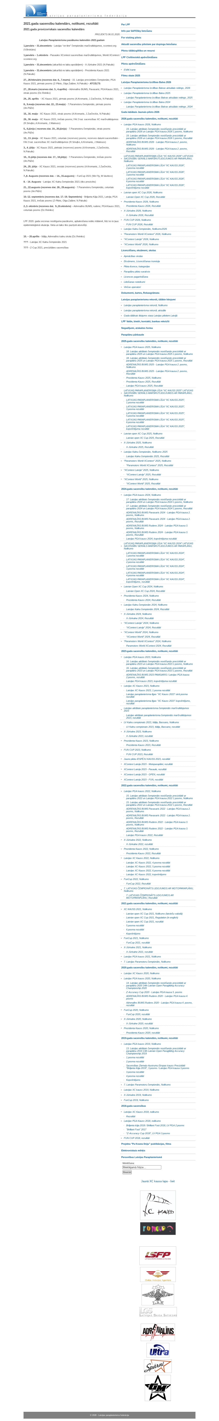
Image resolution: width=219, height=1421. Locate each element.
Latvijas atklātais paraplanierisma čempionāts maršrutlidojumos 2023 (154, 708)
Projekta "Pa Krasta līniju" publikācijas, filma (145, 1143)
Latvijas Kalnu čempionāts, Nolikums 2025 (143, 451)
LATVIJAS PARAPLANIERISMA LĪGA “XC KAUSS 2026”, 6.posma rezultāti (152, 179)
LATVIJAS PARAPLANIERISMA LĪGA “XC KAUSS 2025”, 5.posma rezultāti (152, 414)
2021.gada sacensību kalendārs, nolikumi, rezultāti (149, 902)
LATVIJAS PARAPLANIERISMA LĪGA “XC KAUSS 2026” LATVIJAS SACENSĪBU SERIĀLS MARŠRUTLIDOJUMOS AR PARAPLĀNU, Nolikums (156, 157)
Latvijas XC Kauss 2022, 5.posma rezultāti (145, 866)
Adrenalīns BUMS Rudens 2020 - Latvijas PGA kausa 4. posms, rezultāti (156, 1004)
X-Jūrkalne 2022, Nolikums (136, 839)
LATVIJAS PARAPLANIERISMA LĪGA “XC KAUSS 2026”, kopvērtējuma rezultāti (152, 186)
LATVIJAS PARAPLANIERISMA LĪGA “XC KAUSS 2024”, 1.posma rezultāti (152, 554)
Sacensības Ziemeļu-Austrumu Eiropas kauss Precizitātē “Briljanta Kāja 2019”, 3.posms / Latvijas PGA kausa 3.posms (154, 1066)
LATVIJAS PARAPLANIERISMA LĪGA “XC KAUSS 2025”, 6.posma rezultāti (152, 420)
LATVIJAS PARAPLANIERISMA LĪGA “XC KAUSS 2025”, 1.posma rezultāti (152, 401)
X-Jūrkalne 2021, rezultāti (136, 951)
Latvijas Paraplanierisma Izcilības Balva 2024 (145, 102)
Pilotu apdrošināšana (132, 63)
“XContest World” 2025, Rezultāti (140, 483)
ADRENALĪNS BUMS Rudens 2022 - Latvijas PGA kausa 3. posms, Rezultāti (154, 829)
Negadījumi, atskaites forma (136, 327)
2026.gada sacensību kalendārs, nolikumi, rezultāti (149, 117)
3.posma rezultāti (132, 1071)
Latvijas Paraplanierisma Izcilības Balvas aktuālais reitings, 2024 (156, 106)
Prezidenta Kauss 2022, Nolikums (139, 848)
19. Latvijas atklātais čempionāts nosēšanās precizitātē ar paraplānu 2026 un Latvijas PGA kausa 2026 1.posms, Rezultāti (156, 136)
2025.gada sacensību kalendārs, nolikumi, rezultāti (149, 340)
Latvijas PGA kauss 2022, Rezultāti (141, 834)
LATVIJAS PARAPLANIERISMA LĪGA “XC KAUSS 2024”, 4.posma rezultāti (152, 573)
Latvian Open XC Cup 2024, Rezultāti (142, 590)
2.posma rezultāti (132, 1061)
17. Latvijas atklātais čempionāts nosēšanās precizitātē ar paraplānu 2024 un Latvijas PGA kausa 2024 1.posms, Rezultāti (156, 507)
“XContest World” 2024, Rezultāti (140, 636)
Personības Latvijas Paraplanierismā (141, 1156)
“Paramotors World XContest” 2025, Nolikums (145, 460)
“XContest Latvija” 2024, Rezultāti (140, 627)
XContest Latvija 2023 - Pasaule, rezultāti (143, 768)
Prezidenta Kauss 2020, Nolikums (139, 1027)
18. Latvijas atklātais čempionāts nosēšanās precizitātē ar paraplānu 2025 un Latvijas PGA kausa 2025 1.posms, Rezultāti (156, 359)
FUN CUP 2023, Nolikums (135, 749)
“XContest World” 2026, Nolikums (139, 244)
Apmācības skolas (131, 255)
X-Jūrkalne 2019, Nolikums (136, 1094)
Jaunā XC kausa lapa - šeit (158, 1181)
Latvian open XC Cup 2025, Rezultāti (142, 437)
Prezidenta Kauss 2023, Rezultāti (140, 744)
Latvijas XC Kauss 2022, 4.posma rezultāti (145, 862)
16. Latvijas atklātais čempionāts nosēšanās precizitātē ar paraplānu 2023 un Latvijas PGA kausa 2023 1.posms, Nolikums (156, 662)
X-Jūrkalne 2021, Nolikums (136, 947)
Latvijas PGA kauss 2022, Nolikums (140, 791)
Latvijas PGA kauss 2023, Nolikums (140, 656)
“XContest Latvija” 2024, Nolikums (139, 622)
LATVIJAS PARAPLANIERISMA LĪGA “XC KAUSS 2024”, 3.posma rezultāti (152, 567)
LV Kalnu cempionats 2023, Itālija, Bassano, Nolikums (149, 722)
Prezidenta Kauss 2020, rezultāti (140, 1032)
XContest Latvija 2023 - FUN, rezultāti (141, 779)
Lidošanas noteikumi (132, 281)
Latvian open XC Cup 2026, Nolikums (141, 192)
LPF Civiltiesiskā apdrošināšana (138, 56)
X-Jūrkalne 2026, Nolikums (136, 210)
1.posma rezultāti (132, 1057)
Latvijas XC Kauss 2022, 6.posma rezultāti (145, 870)
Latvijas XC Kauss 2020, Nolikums (140, 973)
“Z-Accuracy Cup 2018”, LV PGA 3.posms (145, 1133)
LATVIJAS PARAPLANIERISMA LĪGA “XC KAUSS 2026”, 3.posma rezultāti (152, 173)
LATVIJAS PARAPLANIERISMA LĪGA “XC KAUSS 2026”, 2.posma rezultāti (152, 166)
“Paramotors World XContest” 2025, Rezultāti (146, 465)
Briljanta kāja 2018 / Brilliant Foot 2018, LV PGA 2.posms (152, 1125)
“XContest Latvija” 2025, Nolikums (139, 469)
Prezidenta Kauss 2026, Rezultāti (140, 205)
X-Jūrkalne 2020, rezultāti (136, 1023)
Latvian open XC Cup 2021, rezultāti (141, 921)
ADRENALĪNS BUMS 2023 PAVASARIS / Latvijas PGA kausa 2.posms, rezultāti (154, 675)
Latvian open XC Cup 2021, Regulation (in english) (149, 917)
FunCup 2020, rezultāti (135, 1014)
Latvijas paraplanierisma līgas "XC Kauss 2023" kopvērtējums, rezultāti (155, 702)
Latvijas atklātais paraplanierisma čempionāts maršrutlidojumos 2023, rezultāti (155, 716)
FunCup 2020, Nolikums (134, 1009)
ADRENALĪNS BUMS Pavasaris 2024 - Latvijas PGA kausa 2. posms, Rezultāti (155, 520)
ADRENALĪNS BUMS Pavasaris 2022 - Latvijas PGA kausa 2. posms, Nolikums (155, 810)
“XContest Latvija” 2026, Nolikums (139, 239)
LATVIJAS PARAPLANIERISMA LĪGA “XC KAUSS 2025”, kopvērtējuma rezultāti (152, 427)
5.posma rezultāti (132, 925)
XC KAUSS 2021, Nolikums (136, 908)
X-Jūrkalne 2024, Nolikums (136, 613)
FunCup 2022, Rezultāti (135, 883)
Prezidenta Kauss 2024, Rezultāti (140, 599)
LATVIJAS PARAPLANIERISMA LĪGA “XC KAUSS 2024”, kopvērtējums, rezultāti (152, 580)
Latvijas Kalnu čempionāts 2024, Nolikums (143, 604)
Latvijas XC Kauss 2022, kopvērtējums (143, 874)
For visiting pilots (130, 36)
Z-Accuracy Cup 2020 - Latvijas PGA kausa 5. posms (151, 991)
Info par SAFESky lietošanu (136, 30)
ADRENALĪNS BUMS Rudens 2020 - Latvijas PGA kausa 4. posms (154, 997)
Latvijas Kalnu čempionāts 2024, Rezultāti (144, 609)
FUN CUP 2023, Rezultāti (136, 754)
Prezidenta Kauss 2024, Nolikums (139, 595)
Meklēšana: (129, 1163)
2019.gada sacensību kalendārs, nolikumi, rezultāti (149, 1037)
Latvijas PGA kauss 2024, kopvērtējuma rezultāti (148, 538)
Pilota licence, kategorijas (135, 266)
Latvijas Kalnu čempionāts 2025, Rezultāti (144, 455)
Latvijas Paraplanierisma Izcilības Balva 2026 (145, 81)
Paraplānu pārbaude (132, 333)
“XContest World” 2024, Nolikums (139, 631)
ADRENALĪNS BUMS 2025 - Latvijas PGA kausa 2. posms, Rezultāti (154, 372)
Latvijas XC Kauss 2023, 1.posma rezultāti (145, 690)
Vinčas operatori (130, 286)
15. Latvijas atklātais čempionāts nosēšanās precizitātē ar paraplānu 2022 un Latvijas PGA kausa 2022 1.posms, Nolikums (156, 797)
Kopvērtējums (130, 933)
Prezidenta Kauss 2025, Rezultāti (140, 381)
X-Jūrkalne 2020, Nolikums (136, 1018)
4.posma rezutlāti (132, 1075)
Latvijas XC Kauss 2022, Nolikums (140, 857)
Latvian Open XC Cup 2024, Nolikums (141, 586)
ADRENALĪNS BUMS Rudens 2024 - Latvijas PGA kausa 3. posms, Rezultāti (154, 533)
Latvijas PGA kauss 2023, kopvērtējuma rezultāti (148, 680)
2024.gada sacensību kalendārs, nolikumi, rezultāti (149, 488)
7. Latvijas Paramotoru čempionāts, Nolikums (145, 961)
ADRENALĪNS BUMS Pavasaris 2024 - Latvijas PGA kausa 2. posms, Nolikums (155, 513)
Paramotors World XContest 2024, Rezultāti (145, 645)
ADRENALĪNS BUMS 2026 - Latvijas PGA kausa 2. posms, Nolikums (154, 143)
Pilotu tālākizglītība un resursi (137, 49)
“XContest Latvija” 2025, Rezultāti (140, 474)
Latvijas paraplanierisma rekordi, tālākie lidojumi (148, 298)
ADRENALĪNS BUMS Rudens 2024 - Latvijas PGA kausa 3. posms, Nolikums (154, 526)
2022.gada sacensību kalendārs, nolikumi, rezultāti (149, 784)
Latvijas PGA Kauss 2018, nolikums (140, 1120)
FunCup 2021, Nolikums (134, 938)
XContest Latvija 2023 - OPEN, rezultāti (142, 774)
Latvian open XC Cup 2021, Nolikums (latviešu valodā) (151, 913)
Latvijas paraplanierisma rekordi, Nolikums (144, 305)
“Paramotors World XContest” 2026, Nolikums (145, 233)
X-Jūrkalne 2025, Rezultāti (137, 446)
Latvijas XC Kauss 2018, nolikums (139, 1111)
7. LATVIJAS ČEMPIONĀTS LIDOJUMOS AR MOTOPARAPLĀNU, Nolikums (157, 889)
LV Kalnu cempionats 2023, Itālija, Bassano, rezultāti (150, 726)
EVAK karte (128, 69)
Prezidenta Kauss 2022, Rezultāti (140, 853)
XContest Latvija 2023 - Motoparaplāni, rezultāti (146, 763)
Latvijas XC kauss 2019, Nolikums (139, 1089)
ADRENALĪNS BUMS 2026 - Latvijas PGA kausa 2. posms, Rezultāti (154, 150)
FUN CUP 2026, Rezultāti (136, 223)
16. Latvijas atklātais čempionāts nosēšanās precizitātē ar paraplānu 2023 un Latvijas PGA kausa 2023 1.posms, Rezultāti (156, 669)
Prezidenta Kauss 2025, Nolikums (140, 377)
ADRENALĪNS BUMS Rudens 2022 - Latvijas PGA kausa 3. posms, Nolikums (154, 823)
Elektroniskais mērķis (132, 1149)
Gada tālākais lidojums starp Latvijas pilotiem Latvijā (148, 315)
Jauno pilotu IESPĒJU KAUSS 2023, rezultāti (145, 758)
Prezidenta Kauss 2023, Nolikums (139, 740)
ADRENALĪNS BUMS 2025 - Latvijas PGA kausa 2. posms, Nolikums (154, 365)
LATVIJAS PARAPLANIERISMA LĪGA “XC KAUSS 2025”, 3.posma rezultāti (152, 407)
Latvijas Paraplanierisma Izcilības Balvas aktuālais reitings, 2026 (155, 87)
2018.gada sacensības (133, 1105)
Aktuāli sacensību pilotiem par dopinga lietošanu (148, 43)
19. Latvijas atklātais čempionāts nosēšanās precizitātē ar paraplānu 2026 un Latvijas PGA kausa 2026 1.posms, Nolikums (156, 130)
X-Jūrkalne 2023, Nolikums (136, 731)
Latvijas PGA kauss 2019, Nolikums (140, 1043)
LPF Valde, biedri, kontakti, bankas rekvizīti (144, 320)
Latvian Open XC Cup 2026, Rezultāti (142, 196)
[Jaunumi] (36, 11)
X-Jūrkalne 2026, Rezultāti (137, 214)
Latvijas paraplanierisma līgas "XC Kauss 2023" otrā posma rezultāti (154, 695)
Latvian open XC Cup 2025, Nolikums (141, 433)
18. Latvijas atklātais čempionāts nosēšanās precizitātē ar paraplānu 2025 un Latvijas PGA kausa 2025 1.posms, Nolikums (156, 352)
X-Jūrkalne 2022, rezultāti (136, 843)
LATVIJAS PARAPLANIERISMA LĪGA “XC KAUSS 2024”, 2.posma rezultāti (152, 560)
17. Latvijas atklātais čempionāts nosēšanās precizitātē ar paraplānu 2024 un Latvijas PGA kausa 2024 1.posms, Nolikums (156, 500)
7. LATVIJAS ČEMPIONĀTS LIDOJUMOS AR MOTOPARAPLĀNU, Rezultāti (147, 896)
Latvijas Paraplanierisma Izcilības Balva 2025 (145, 92)
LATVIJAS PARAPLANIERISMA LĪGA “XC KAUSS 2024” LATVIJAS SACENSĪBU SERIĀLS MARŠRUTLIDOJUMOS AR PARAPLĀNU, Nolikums (156, 545)
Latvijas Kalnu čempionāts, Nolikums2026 (143, 228)
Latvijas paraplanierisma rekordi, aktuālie (143, 310)
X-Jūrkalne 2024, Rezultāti (137, 618)
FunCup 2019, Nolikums (134, 1099)
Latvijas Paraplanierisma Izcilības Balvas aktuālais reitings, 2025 (156, 97)
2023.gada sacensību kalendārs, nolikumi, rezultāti (149, 650)
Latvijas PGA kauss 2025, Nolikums (140, 346)
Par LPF (125, 23)
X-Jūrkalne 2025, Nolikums (136, 442)
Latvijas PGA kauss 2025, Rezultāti (141, 385)
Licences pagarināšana (134, 276)
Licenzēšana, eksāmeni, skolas (138, 249)
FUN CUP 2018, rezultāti (134, 1137)
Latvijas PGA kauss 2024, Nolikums (140, 494)
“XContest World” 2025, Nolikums (139, 478)
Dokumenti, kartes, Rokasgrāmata (139, 292)
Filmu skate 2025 (130, 74)
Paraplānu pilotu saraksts (135, 271)
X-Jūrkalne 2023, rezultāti (136, 735)
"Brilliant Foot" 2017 (133, 1129)
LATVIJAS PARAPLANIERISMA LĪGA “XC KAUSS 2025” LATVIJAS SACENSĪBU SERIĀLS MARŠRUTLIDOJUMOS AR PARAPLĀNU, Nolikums (156, 392)
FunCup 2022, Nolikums (134, 879)
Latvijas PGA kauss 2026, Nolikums (140, 124)
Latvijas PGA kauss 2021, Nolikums (140, 956)
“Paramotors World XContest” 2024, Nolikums (145, 641)
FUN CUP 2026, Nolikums (135, 219)
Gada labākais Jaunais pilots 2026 (139, 111)
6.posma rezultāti (132, 929)
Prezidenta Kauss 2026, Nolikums (139, 201)
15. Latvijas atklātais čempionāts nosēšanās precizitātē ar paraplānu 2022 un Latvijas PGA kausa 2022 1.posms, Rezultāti (156, 803)
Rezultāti (127, 1115)
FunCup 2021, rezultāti (135, 942)
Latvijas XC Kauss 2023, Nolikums (140, 685)
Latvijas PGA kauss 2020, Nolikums (140, 978)
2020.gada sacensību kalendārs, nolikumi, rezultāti (149, 966)
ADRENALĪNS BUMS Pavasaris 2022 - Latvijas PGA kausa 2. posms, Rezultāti (155, 816)
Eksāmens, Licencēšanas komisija (140, 261)
